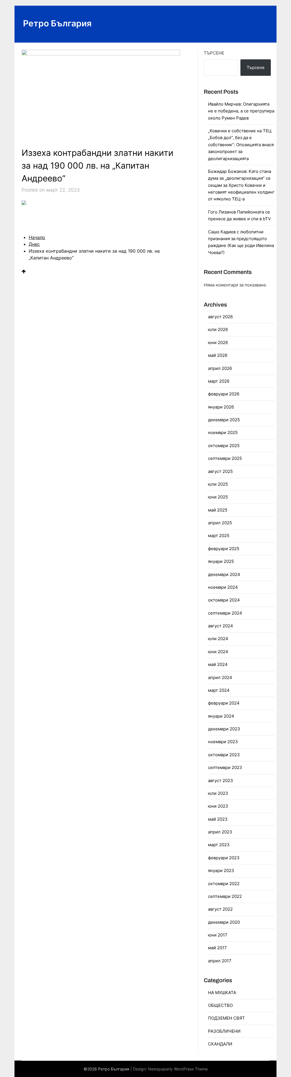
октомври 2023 (224, 754)
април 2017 (219, 960)
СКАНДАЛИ (220, 1044)
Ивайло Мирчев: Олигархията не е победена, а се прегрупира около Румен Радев (241, 111)
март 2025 (218, 535)
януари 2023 (221, 870)
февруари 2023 (224, 857)
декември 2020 (224, 922)
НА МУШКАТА (222, 992)
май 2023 (218, 819)
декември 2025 (224, 419)
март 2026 (218, 381)
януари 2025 (221, 561)
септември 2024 (225, 613)
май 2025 (217, 510)
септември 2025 (225, 458)
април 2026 (220, 368)
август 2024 (220, 625)
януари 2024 (221, 716)
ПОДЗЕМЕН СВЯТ (226, 1018)
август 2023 (220, 780)
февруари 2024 (224, 703)
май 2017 (217, 947)
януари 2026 (221, 407)
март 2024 (219, 690)
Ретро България (57, 23)
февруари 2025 (223, 548)
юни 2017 (217, 935)
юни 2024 (218, 651)
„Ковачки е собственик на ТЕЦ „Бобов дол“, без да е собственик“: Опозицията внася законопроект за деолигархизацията (241, 144)
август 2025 (220, 471)
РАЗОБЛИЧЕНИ (224, 1031)
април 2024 (220, 677)
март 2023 (219, 844)
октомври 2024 (224, 600)
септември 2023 (225, 767)
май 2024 (218, 664)
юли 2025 (218, 484)
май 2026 (217, 355)
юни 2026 (218, 342)
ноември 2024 (223, 587)
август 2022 (220, 909)
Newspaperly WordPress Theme (178, 1068)
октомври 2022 (224, 883)
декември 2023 (224, 729)
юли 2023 (218, 793)
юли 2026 (218, 329)
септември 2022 (225, 896)
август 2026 (220, 316)
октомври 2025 (224, 445)
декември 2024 (224, 574)
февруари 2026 (223, 394)
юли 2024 (218, 638)
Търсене (214, 53)
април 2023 (220, 832)
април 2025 (220, 522)
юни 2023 (218, 806)
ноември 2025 (223, 432)
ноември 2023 (223, 741)
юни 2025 (218, 497)
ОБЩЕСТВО (220, 1005)
